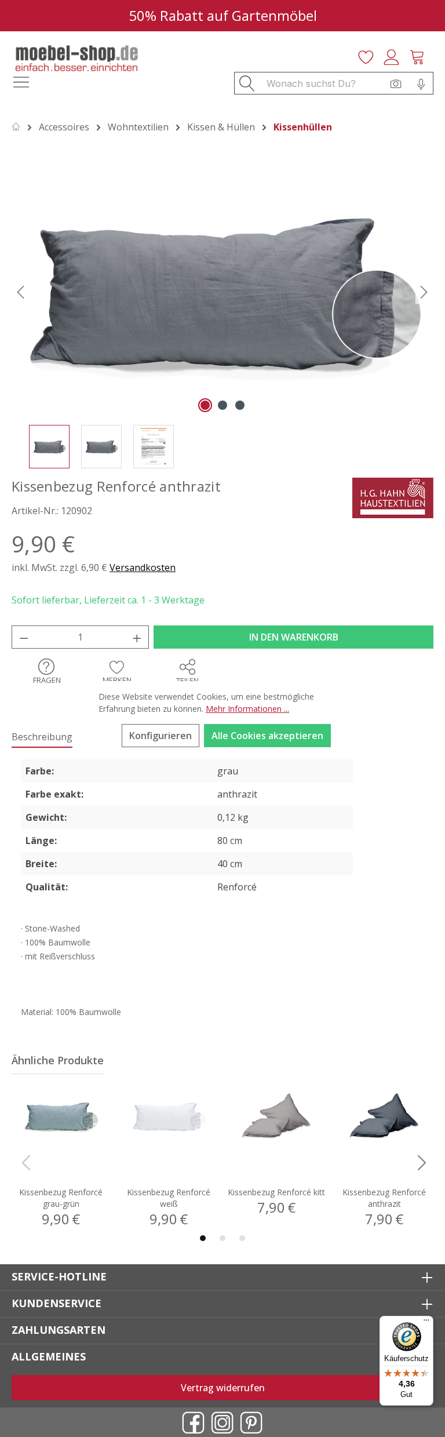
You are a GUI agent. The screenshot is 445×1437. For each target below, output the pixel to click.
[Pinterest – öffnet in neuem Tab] (251, 1422)
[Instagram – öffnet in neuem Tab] (222, 1422)
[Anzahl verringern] (24, 637)
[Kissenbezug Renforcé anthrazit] (222, 291)
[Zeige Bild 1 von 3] (205, 405)
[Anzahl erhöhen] (137, 637)
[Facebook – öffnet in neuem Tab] (193, 1422)
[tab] (42, 737)
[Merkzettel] (369, 56)
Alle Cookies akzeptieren (267, 735)
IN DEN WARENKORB (293, 637)
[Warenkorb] (420, 56)
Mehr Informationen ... (247, 708)
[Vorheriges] (20, 291)
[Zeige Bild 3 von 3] (240, 405)
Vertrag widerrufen (223, 1387)
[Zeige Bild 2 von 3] (222, 405)
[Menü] (426, 1323)
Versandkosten (143, 567)
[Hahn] (392, 496)
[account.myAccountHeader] (395, 56)
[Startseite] (16, 127)
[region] (222, 317)
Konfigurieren (160, 735)
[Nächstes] (424, 291)
